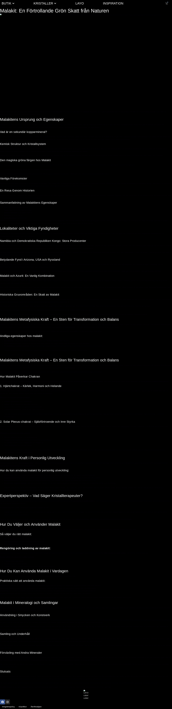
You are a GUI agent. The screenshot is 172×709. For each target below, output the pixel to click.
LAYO (79, 3)
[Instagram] (7, 701)
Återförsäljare (36, 707)
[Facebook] (2, 701)
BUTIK (6, 3)
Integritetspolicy (8, 707)
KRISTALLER (43, 3)
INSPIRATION (113, 3)
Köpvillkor (23, 707)
